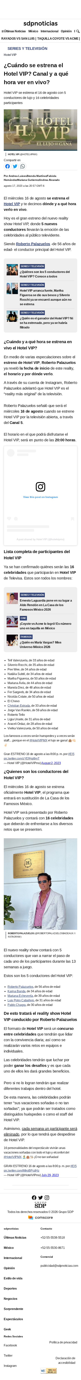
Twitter (8, 1355)
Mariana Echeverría (20, 995)
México (33, 31)
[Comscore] (40, 1217)
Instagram (10, 1365)
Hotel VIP (10, 54)
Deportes (10, 1288)
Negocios (10, 1298)
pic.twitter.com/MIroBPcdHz (21, 1170)
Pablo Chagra (17, 1004)
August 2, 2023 (51, 763)
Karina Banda (16, 991)
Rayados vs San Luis (18, 38)
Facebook (10, 1345)
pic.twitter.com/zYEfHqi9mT (22, 758)
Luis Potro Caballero (21, 1000)
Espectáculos (13, 1319)
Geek (7, 1329)
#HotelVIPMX (38, 740)
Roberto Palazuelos (20, 986)
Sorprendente (13, 1309)
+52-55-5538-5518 (52, 1237)
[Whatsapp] (22, 166)
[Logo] (40, 24)
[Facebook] (7, 166)
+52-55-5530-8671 (52, 1247)
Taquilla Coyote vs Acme (57, 38)
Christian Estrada (19, 705)
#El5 (71, 754)
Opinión (66, 31)
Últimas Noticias (15, 31)
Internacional (49, 31)
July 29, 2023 (50, 1175)
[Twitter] (15, 166)
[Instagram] (47, 1197)
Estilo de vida (13, 1278)
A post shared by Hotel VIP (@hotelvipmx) (41, 539)
